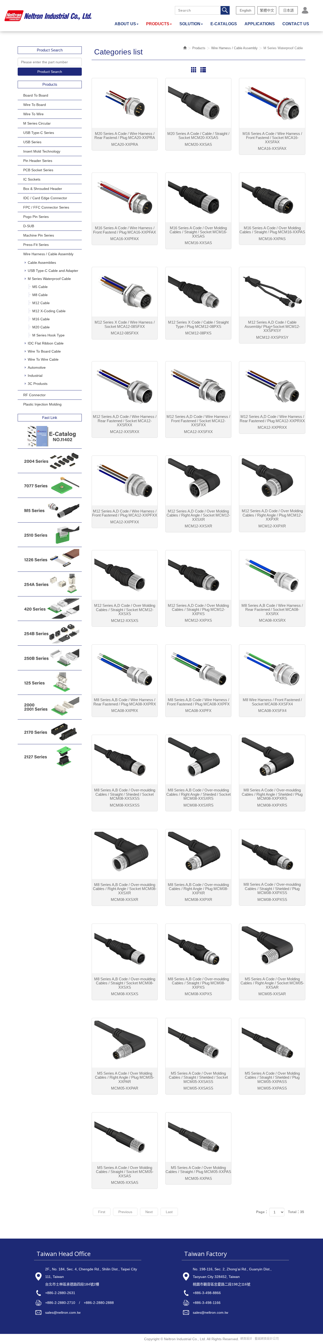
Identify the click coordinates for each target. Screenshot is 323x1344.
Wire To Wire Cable (43, 359)
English (245, 10)
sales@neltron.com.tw (62, 1312)
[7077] (50, 485)
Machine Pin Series (38, 235)
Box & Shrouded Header (42, 189)
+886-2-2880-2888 (99, 1303)
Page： (262, 1212)
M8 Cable (40, 295)
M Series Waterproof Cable (49, 279)
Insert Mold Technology (41, 151)
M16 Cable (41, 319)
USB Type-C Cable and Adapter (53, 271)
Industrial (35, 376)
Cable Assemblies (42, 263)
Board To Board (35, 95)
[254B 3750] (50, 633)
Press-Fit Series (36, 245)
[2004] (50, 461)
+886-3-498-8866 (207, 1293)
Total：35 (296, 1212)
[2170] (50, 732)
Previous (125, 1212)
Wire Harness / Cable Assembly (48, 254)
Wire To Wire (33, 114)
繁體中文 (267, 10)
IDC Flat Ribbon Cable (46, 343)
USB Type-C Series (38, 133)
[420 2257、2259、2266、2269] (50, 608)
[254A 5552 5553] (50, 584)
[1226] (50, 559)
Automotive (37, 367)
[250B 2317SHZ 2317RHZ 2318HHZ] (50, 658)
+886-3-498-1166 (207, 1303)
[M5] (50, 510)
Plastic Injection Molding (42, 404)
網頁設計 (246, 1338)
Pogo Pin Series (36, 217)
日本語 (288, 10)
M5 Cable (40, 287)
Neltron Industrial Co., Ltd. (48, 15)
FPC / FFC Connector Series (46, 207)
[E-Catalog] (50, 436)
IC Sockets (31, 179)
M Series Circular (37, 123)
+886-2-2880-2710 (60, 1303)
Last (169, 1212)
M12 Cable (41, 303)
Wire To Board (34, 105)
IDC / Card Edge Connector (45, 198)
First (101, 1212)
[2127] (50, 756)
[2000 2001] (50, 707)
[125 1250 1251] (50, 682)
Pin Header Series (37, 161)
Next (149, 1212)
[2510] (50, 535)
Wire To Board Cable (44, 351)
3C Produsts (37, 384)
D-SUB (28, 226)
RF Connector (34, 395)
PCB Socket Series (38, 170)
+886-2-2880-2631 (60, 1293)
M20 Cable (41, 327)
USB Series (32, 142)
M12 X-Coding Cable (49, 311)
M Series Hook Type (48, 335)
